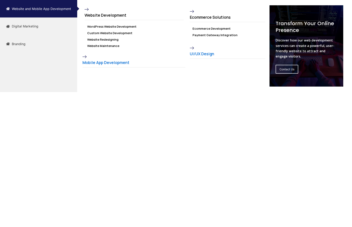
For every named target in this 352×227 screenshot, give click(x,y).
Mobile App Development (105, 62)
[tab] (38, 8)
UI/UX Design (202, 53)
